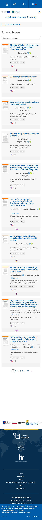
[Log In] (24, 3)
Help (20, 479)
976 (28, 371)
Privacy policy (20, 488)
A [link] (13, 4)
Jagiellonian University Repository (21, 17)
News (21, 474)
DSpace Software (11, 482)
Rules (21, 485)
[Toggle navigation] (39, 12)
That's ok (36, 517)
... (3, 24)
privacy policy (25, 513)
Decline (29, 517)
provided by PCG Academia (26, 482)
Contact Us (20, 477)
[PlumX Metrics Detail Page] (17, 69)
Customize (4, 517)
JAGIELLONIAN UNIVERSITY (21, 498)
